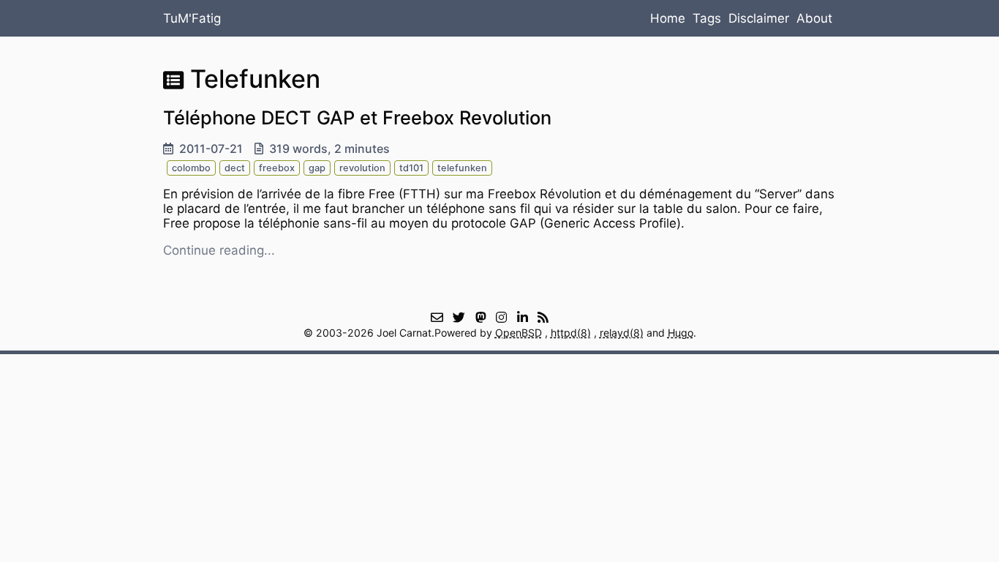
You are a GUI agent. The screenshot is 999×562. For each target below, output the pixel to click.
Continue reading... (219, 250)
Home (667, 18)
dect (235, 167)
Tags (707, 18)
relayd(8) (622, 332)
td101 (411, 167)
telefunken (462, 167)
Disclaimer (758, 18)
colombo (191, 167)
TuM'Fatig (192, 18)
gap (317, 167)
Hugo (680, 332)
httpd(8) (571, 332)
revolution (362, 167)
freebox (277, 167)
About (814, 18)
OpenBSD (518, 332)
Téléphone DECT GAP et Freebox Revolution (357, 117)
